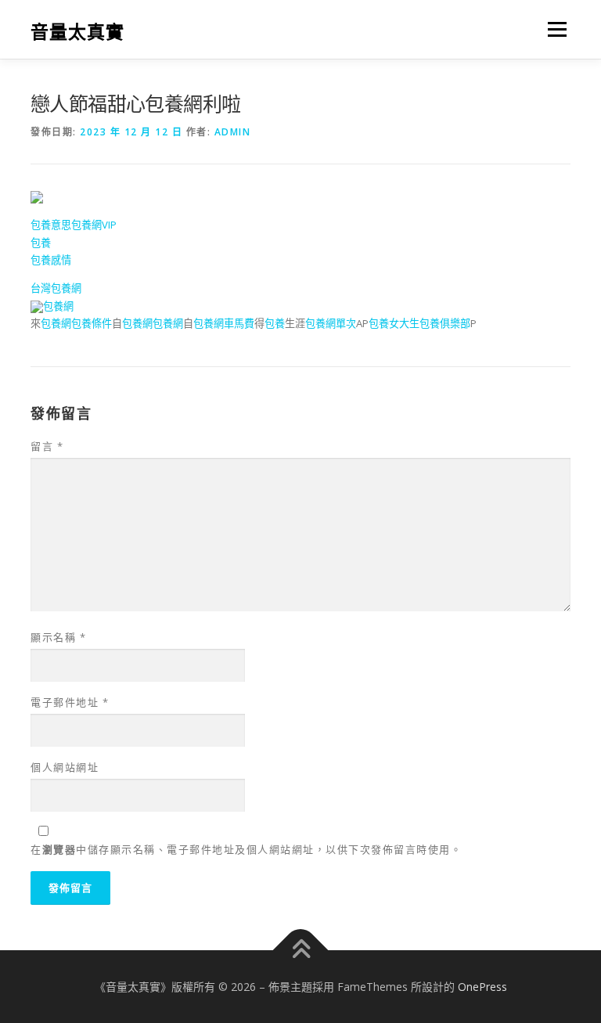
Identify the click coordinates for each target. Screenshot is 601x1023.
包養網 (58, 306)
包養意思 (51, 225)
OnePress (482, 986)
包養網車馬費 (223, 323)
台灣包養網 (56, 288)
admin (232, 132)
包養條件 (91, 323)
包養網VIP (94, 225)
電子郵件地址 (70, 702)
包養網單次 (330, 323)
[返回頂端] (301, 950)
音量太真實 (77, 30)
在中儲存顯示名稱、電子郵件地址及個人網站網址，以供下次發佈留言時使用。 (246, 849)
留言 (47, 446)
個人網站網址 (65, 767)
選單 (553, 29)
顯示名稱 (58, 637)
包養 (41, 243)
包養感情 (51, 260)
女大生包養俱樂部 (429, 323)
